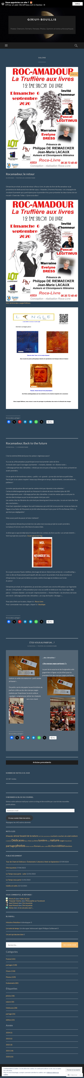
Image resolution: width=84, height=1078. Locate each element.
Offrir (77, 4)
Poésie (27, 846)
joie (33, 841)
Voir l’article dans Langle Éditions (18, 303)
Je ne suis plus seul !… (25, 908)
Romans (37, 846)
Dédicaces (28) (11, 1008)
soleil (46, 846)
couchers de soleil (64, 836)
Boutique (41, 604)
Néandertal (68, 841)
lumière (42, 840)
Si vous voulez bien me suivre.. (19, 818)
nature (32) (10, 1002)
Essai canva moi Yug (34, 536)
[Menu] (6, 45)
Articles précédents (42, 762)
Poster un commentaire (25, 178)
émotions (68, 846)
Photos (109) (11, 977)
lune (48, 841)
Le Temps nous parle (13, 880)
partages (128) (11, 965)
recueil (32, 846)
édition (61, 845)
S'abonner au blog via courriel (19, 797)
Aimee (11, 908)
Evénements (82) (12, 983)
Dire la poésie (11, 868)
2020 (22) (9, 1057)
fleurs (26, 841)
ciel (39, 836)
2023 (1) (9, 1038)
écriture (52, 845)
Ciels (42, 836)
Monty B (12, 899)
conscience (47, 836)
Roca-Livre (39, 601)
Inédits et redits (12, 886)
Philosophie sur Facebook (35, 901)
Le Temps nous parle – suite (16, 874)
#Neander (9, 836)
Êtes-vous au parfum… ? (42, 642)
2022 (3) (9, 1045)
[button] (42, 552)
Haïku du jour (25, 899)
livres (36, 841)
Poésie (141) (10, 959)
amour (16, 835)
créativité (8, 841)
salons (42, 846)
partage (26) (10, 1014)
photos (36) (10, 996)
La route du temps (12, 928)
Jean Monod (13, 903)
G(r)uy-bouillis (42, 19)
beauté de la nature (29, 835)
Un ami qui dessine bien (14, 934)
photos (20, 845)
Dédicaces (18, 840)
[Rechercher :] (42, 945)
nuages (62, 841)
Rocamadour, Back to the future (26, 443)
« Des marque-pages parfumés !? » (54, 663)
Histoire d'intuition (13, 922)
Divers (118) (10, 971)
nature (54, 840)
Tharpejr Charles (15, 901)
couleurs (74, 836)
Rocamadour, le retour (20, 174)
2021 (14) (9, 1051)
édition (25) (10, 1020)
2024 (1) (9, 1032)
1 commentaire (22, 447)
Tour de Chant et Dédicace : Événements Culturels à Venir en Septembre (32, 862)
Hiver (30, 841)
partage (10, 845)
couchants (54, 836)
